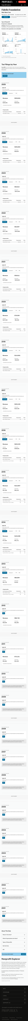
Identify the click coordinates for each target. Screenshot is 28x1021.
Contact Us (5, 75)
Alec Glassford (12, 970)
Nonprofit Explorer (6, 5)
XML (16, 93)
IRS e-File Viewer (13, 977)
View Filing (5, 93)
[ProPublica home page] (10, 1010)
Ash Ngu (17, 970)
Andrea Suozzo (6, 970)
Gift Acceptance (14, 1019)
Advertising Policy (5, 1019)
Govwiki (16, 978)
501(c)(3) (10, 23)
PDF (16, 141)
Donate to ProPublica (22, 1)
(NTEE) (22, 26)
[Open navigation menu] (17, 2)
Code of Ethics (5, 1017)
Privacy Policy (19, 1017)
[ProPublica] (7, 2)
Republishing (12, 1017)
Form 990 (3, 67)
